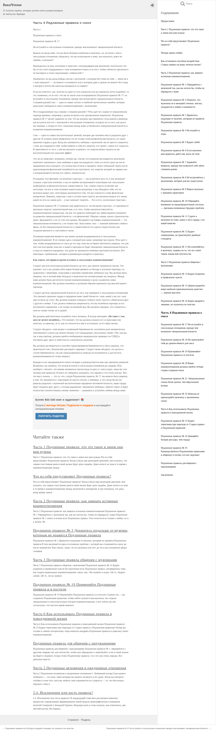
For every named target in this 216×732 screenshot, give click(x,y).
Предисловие (167, 20)
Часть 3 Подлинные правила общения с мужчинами (75, 559)
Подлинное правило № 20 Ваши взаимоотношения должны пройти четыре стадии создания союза (182, 367)
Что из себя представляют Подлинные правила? (72, 476)
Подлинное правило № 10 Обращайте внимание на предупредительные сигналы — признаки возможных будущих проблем (182, 204)
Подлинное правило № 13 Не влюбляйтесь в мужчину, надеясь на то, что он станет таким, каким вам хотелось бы (182, 250)
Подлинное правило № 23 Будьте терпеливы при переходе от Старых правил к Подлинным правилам (183, 424)
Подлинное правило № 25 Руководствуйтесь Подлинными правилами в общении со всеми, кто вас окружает (183, 451)
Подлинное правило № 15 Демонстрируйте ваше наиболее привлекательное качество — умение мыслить (183, 289)
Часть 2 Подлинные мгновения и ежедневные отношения (79, 667)
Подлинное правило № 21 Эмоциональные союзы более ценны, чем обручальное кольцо (183, 382)
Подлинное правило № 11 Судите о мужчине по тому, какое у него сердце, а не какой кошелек (183, 220)
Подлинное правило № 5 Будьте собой (180, 142)
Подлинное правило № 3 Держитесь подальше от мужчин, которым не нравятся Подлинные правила (182, 118)
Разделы (86, 720)
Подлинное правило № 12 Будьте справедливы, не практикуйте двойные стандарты (180, 235)
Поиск (186, 3)
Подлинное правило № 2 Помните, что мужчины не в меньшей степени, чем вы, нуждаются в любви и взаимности (181, 103)
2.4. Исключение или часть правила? (63, 692)
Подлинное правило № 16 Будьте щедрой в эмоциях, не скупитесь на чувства (39, 728)
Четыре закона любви (171, 52)
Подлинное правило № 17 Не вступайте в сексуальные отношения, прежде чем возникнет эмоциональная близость (182, 328)
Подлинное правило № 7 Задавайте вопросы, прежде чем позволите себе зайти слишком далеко (182, 165)
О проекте (73, 720)
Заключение (167, 474)
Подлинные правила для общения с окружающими (74, 643)
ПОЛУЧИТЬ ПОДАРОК (51, 416)
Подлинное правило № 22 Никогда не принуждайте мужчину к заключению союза (180, 397)
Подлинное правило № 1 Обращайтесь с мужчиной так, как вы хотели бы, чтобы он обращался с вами (182, 88)
